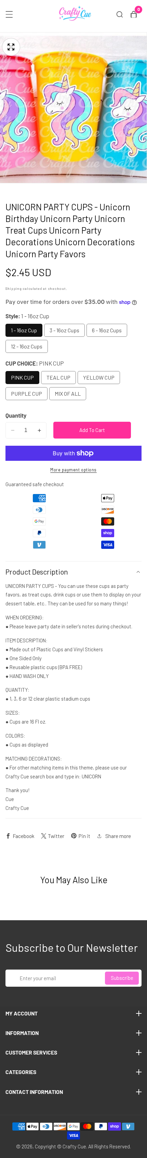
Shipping (13, 288)
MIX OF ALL (68, 393)
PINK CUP (22, 377)
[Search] (119, 14)
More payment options (73, 469)
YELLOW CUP (99, 377)
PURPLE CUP (26, 393)
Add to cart (92, 430)
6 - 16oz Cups (107, 330)
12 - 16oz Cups (26, 346)
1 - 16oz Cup (24, 330)
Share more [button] (118, 836)
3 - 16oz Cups (64, 330)
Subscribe (122, 978)
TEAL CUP (58, 377)
